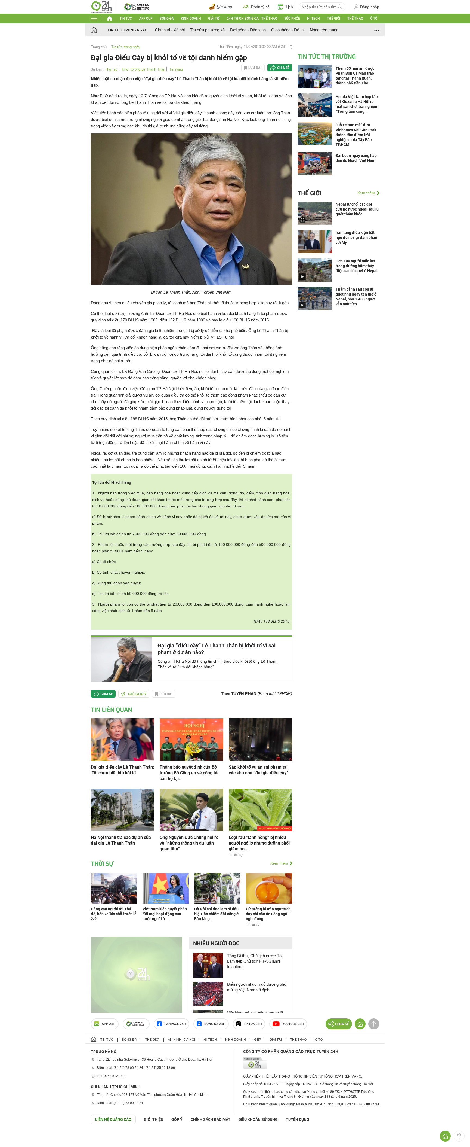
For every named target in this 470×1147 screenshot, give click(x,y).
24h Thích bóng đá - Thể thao (252, 18)
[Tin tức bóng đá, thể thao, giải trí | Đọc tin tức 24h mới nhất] (101, 6)
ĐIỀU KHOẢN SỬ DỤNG (258, 1119)
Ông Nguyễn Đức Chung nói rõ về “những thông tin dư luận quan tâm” (189, 843)
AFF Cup (146, 18)
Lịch (289, 7)
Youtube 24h (293, 1024)
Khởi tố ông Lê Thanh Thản (143, 69)
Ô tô (373, 18)
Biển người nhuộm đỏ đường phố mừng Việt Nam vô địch (256, 987)
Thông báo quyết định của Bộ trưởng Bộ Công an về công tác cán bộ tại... (189, 773)
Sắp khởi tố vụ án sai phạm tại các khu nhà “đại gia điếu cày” (258, 770)
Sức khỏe (292, 18)
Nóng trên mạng (324, 30)
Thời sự (111, 69)
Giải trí (213, 18)
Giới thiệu (153, 1119)
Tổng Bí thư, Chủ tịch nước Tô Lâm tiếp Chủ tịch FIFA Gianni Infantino (254, 961)
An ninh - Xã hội (181, 1040)
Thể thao (355, 18)
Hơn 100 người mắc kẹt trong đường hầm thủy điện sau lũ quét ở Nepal (357, 266)
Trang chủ (99, 47)
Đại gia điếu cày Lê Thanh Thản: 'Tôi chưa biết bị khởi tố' (122, 770)
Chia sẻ (283, 68)
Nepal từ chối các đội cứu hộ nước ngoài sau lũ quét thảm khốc (357, 209)
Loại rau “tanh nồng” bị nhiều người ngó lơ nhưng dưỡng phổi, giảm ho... (260, 843)
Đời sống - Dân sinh (248, 30)
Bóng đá (167, 18)
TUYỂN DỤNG (297, 1119)
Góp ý (177, 1119)
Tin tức (126, 18)
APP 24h (108, 1024)
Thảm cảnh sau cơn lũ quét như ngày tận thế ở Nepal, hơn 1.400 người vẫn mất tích (356, 296)
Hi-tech (313, 18)
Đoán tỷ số (260, 7)
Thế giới (333, 18)
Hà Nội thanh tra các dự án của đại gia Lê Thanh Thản (121, 840)
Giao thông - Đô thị (287, 30)
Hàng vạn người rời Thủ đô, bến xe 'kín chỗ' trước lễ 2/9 (114, 914)
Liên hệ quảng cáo (113, 1119)
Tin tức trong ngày (127, 30)
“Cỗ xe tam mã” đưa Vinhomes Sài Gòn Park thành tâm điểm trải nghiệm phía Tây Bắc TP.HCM (356, 135)
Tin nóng (176, 69)
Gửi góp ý (137, 694)
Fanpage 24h (175, 1024)
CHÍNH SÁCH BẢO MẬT (210, 1119)
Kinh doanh (191, 18)
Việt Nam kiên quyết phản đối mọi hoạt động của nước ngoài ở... (165, 914)
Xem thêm (279, 863)
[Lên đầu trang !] (459, 1136)
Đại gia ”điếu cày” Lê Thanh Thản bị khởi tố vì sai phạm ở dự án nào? (217, 649)
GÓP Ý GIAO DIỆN (16, 1137)
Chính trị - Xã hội (170, 30)
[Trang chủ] (99, 30)
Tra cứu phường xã (207, 30)
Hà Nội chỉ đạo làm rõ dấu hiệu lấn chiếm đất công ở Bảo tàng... (216, 914)
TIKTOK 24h (253, 1024)
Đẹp (257, 1040)
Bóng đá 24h (214, 1024)
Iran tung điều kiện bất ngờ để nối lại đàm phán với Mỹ (356, 237)
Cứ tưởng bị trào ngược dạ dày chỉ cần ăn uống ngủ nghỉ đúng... (268, 914)
